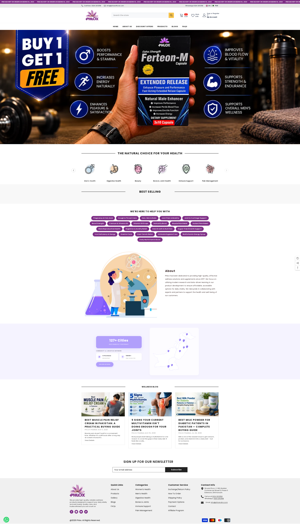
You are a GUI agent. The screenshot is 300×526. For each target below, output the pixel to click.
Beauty (138, 181)
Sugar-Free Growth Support (190, 229)
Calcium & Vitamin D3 (118, 223)
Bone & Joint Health (162, 181)
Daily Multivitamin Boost (150, 239)
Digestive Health (114, 181)
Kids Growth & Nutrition (162, 229)
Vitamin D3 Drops (140, 223)
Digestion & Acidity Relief (136, 229)
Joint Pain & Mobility (170, 218)
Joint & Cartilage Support (195, 218)
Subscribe (176, 469)
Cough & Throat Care (127, 218)
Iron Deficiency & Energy (105, 234)
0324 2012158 (96, 6)
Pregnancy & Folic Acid (103, 218)
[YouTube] (81, 512)
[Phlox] (90, 169)
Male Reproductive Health (109, 229)
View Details (89, 440)
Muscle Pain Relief (179, 223)
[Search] (142, 15)
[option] (150, 87)
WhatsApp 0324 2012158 (194, 6)
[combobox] (140, 15)
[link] (122, 285)
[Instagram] (76, 512)
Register (216, 14)
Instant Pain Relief (200, 223)
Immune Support (186, 181)
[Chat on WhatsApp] (6, 519)
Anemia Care (126, 234)
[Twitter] (86, 512)
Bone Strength (98, 223)
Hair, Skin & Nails (149, 218)
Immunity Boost (160, 223)
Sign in (208, 14)
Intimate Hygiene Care (167, 234)
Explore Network (104, 364)
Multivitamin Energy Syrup (194, 234)
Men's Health (90, 181)
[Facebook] (71, 512)
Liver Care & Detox (145, 234)
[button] (2, 87)
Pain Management (210, 181)
